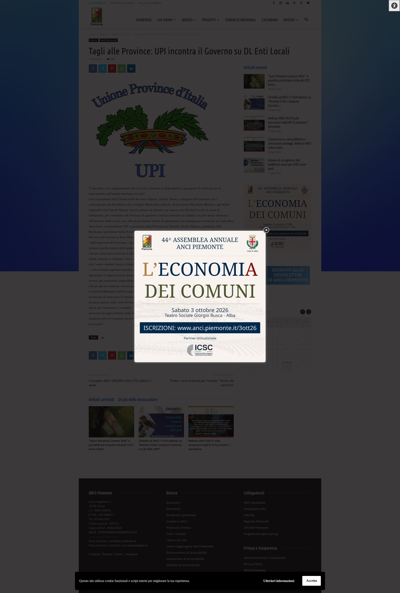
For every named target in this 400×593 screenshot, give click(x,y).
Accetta (311, 580)
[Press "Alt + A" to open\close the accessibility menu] (394, 5)
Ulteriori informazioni (278, 581)
